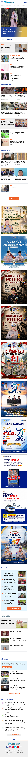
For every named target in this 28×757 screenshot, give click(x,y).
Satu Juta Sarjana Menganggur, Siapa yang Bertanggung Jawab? (9, 588)
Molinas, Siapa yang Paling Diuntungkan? (17, 133)
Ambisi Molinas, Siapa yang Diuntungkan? (20, 162)
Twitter (16, 749)
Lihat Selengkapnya (13, 608)
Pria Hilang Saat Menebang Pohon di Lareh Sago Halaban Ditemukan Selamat (19, 97)
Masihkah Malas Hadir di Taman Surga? (16, 646)
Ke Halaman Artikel (13, 653)
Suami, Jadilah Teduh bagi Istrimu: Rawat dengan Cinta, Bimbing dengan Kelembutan (15, 722)
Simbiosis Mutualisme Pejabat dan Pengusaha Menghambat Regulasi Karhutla (20, 178)
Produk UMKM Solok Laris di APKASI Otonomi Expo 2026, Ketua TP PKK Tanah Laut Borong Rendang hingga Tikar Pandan (20, 112)
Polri (18, 5)
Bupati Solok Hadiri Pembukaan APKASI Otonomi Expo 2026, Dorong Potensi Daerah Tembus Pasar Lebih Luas (7, 123)
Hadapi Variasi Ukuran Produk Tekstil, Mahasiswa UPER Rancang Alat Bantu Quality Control (7, 178)
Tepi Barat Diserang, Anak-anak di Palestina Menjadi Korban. (17, 143)
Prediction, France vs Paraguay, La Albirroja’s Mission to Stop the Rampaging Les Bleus (16, 673)
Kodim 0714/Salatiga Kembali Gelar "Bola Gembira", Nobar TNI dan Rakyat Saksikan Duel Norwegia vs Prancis (18, 687)
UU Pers (11, 750)
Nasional (8, 5)
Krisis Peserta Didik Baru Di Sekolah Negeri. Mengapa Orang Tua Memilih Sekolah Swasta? (15, 729)
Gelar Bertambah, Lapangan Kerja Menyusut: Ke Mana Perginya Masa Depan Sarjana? (7, 47)
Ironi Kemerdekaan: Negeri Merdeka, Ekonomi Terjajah (9, 573)
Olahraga (4, 659)
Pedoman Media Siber (18, 750)
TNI (14, 5)
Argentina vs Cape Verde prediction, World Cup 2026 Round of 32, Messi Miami (17, 680)
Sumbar (23, 5)
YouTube (19, 749)
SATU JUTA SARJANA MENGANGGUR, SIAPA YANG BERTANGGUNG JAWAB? (7, 112)
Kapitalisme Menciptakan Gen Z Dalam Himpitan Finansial (17, 67)
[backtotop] (14, 740)
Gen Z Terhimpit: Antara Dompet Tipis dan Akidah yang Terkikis (7, 163)
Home (3, 5)
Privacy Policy (13, 752)
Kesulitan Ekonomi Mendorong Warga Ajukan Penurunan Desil (17, 77)
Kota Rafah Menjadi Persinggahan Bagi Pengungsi (18, 639)
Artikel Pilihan (6, 616)
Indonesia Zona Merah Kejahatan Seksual (16, 632)
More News (14, 199)
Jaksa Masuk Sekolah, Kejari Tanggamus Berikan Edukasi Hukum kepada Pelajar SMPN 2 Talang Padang (10, 602)
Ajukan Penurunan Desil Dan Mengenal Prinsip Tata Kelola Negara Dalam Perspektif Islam (6, 97)
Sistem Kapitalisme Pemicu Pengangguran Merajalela (12, 715)
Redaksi (6, 750)
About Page (21, 747)
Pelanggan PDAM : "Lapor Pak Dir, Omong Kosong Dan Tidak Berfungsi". (18, 58)
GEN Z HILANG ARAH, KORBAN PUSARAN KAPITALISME (10, 595)
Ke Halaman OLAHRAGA (13, 693)
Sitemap (7, 752)
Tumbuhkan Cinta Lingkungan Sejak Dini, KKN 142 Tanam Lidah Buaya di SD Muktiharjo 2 (10, 580)
